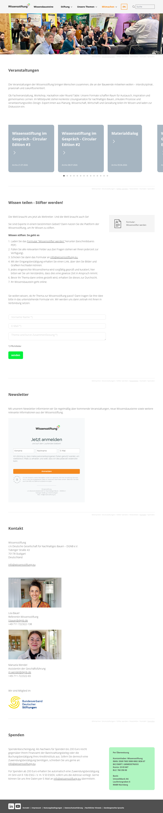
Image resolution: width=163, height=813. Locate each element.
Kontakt (143, 56)
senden (15, 355)
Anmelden (47, 471)
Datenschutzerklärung (74, 808)
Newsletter (134, 56)
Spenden (151, 56)
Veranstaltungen (108, 189)
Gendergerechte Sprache (114, 808)
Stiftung (65, 6)
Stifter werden (122, 56)
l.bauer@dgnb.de (18, 620)
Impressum (37, 808)
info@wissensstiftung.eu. (64, 257)
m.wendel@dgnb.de (19, 672)
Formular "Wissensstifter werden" (46, 241)
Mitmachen (108, 6)
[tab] (64, 175)
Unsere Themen (85, 6)
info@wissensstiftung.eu (21, 564)
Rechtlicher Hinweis (93, 808)
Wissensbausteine (43, 6)
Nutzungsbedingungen (53, 808)
